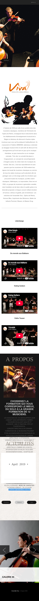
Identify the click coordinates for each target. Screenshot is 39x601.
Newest (19, 502)
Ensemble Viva (15, 591)
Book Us (33, 2)
